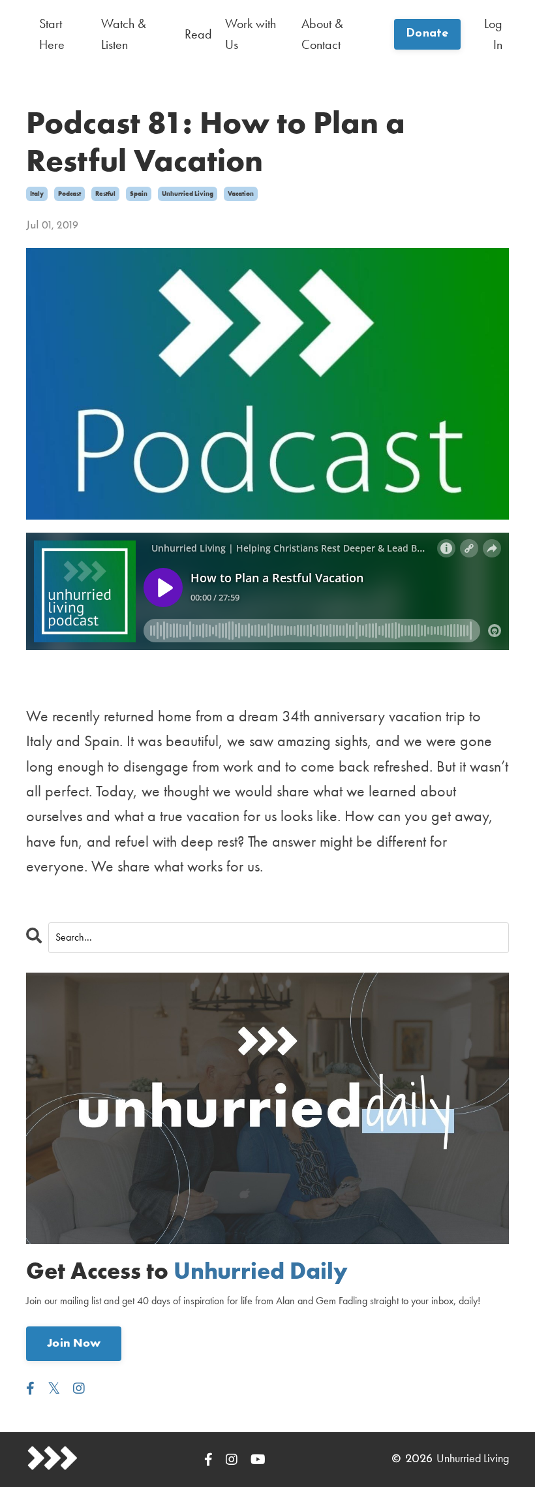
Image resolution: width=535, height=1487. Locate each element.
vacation (241, 193)
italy (37, 193)
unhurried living (187, 193)
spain (138, 193)
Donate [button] (427, 34)
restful (105, 193)
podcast (69, 193)
